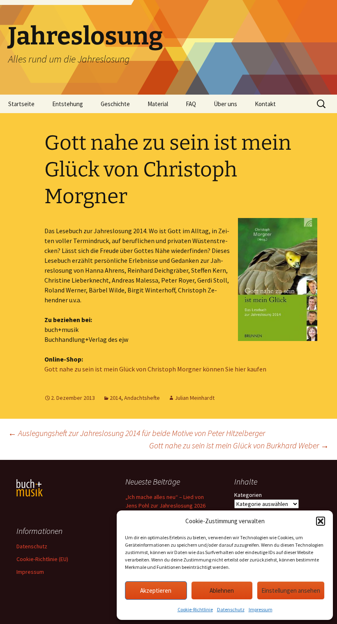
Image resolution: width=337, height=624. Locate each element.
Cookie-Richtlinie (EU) (42, 559)
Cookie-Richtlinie (195, 609)
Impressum (260, 609)
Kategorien (248, 495)
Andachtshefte (142, 397)
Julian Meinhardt (195, 397)
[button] (320, 521)
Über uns (225, 104)
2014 (115, 397)
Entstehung (67, 104)
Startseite (21, 104)
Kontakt (265, 104)
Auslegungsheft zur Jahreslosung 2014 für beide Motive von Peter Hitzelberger (136, 433)
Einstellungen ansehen (290, 590)
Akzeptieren (155, 590)
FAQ (191, 104)
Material (158, 104)
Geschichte (115, 104)
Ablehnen (222, 590)
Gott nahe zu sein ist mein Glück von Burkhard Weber (239, 445)
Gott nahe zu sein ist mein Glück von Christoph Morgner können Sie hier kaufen (155, 369)
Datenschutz (231, 609)
